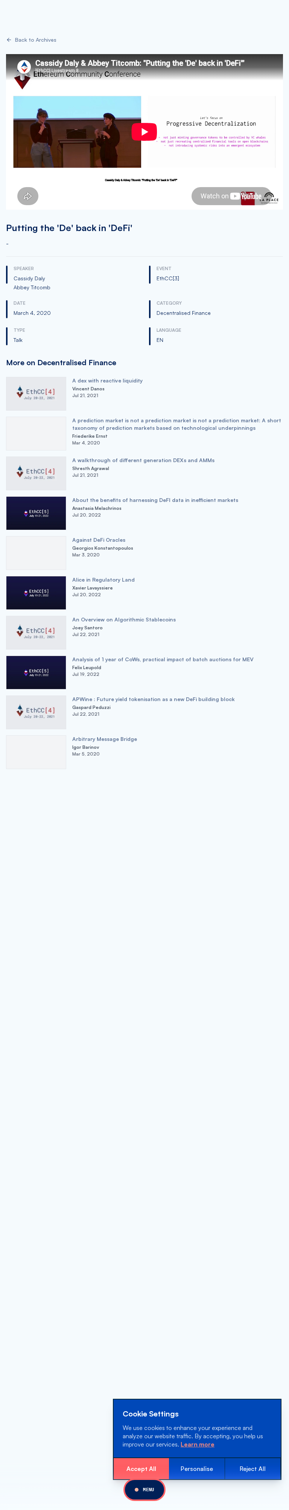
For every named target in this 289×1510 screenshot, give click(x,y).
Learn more (197, 1444)
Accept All (141, 1468)
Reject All (253, 1468)
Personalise (197, 1468)
